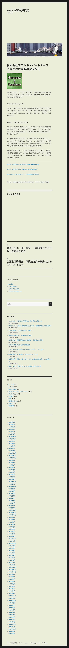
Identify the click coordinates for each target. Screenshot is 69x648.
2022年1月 (11, 536)
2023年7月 (11, 493)
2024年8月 (11, 462)
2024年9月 (11, 460)
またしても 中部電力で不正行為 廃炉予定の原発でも (25, 321)
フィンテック (12, 394)
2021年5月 (11, 555)
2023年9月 (11, 489)
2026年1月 (11, 434)
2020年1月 (11, 593)
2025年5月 (11, 441)
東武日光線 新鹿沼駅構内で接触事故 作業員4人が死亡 (25, 340)
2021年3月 (11, 560)
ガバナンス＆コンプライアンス (31, 182)
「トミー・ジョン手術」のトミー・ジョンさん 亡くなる (26, 349)
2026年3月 (11, 429)
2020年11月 (12, 569)
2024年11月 (12, 455)
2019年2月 (11, 619)
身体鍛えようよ (13, 401)
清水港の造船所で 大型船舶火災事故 (19, 335)
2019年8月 (11, 605)
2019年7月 (11, 607)
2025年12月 (12, 436)
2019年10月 (12, 600)
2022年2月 (11, 534)
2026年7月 (11, 424)
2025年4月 (11, 443)
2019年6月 (11, 610)
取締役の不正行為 (44, 182)
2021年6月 (11, 553)
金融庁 (10, 403)
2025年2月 (11, 448)
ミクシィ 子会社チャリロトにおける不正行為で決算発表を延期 (23, 164)
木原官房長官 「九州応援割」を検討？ (20, 330)
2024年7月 (11, 465)
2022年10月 (12, 515)
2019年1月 (11, 622)
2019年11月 (12, 598)
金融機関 (11, 406)
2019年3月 (11, 617)
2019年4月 (11, 615)
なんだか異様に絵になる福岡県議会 (19, 345)
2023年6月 (11, 496)
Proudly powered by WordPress (39, 643)
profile (10, 284)
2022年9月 (11, 517)
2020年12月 (12, 567)
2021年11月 (11, 541)
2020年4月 (11, 586)
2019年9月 (11, 603)
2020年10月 (12, 572)
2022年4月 (11, 529)
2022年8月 (11, 519)
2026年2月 (11, 432)
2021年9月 (11, 546)
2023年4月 (11, 500)
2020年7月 (11, 579)
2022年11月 (12, 512)
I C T (10, 387)
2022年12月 (12, 510)
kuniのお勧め (12, 389)
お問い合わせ (12, 286)
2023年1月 (11, 508)
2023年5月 (11, 498)
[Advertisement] (35, 30)
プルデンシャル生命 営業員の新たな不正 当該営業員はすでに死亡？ (30, 326)
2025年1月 (11, 451)
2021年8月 (11, 548)
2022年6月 (11, 524)
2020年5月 (11, 584)
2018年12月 (12, 624)
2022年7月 (11, 522)
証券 (9, 398)
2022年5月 (11, 527)
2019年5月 (11, 612)
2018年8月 (11, 634)
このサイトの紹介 (13, 289)
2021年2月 (11, 562)
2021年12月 (12, 538)
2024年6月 (11, 467)
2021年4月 (11, 558)
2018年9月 (11, 631)
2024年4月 (11, 472)
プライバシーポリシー (15, 291)
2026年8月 (11, 422)
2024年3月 (11, 474)
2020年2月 (11, 591)
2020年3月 (11, 588)
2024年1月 (11, 479)
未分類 (10, 396)
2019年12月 (12, 596)
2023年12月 (12, 481)
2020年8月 (11, 577)
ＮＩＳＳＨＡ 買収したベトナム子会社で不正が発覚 (24, 366)
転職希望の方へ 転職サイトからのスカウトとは (23, 354)
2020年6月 (11, 581)
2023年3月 (11, 503)
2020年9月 (11, 574)
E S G (11, 384)
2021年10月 (12, 543)
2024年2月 (11, 477)
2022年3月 (11, 531)
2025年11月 (12, 439)
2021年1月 (11, 565)
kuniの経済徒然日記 (18, 10)
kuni (10, 182)
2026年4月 (11, 427)
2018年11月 (11, 626)
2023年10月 (12, 486)
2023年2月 (11, 505)
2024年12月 (12, 453)
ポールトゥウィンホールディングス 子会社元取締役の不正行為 (23, 174)
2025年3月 (11, 446)
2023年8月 (11, 491)
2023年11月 (12, 484)
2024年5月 (11, 470)
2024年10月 (12, 458)
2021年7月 (11, 550)
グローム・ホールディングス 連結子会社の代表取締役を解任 (22, 169)
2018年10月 (12, 629)
